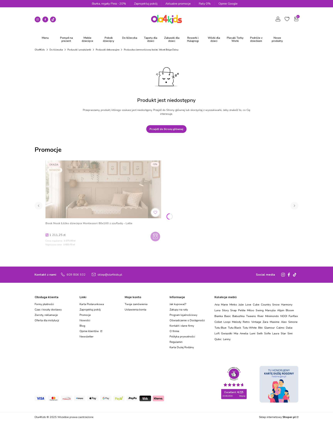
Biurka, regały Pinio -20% (109, 4)
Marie (224, 304)
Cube (256, 304)
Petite (242, 310)
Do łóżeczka (56, 49)
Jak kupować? (178, 304)
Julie (241, 304)
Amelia (244, 333)
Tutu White (250, 328)
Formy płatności (44, 304)
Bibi (260, 328)
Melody (236, 322)
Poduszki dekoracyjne (107, 49)
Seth (260, 333)
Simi (290, 333)
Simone (293, 322)
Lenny (226, 339)
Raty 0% (205, 4)
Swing (260, 310)
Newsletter (86, 336)
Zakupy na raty (179, 309)
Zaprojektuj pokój (145, 4)
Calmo (280, 328)
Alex (284, 322)
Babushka (238, 316)
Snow (276, 304)
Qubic (218, 339)
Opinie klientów (90, 331)
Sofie (267, 333)
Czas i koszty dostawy (48, 309)
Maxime (274, 322)
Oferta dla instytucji (47, 320)
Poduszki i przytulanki (79, 49)
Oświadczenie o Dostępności (187, 320)
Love (248, 304)
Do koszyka (156, 236)
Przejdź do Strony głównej (166, 129)
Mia (236, 333)
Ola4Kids (40, 49)
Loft (216, 333)
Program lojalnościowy (183, 315)
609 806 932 (76, 275)
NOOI (283, 316)
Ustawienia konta (135, 309)
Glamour (269, 328)
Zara (265, 322)
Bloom (290, 310)
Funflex (293, 316)
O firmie (174, 331)
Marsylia (270, 310)
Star (283, 333)
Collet (218, 322)
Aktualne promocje (178, 4)
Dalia (289, 328)
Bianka (218, 316)
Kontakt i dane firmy (182, 326)
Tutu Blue (220, 328)
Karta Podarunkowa (92, 304)
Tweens (251, 316)
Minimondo (272, 316)
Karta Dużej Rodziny (182, 347)
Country (266, 304)
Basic (227, 316)
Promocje (85, 315)
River (260, 316)
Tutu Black (234, 328)
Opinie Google (228, 4)
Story (225, 310)
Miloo (250, 310)
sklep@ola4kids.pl (110, 275)
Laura (275, 333)
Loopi (227, 322)
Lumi (252, 333)
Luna (217, 310)
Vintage (256, 322)
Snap (233, 310)
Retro (246, 322)
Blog (82, 326)
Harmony (286, 304)
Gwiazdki (226, 333)
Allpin (280, 310)
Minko (233, 304)
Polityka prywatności (182, 336)
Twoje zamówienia (136, 304)
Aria (216, 304)
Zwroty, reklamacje (46, 315)
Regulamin (176, 342)
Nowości (85, 320)
